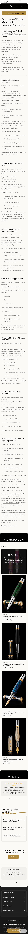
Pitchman (5, 614)
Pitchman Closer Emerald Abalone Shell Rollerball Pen (13, 617)
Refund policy (6, 932)
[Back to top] (3, 13)
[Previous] (2, 1)
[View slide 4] (15, 799)
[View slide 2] (11, 799)
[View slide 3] (13, 799)
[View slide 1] (10, 799)
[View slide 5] (16, 799)
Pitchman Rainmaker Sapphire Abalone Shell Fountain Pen (13, 712)
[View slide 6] (18, 799)
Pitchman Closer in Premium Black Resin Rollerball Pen (13, 665)
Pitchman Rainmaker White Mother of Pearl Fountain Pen (13, 760)
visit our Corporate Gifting (11, 503)
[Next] (26, 1)
